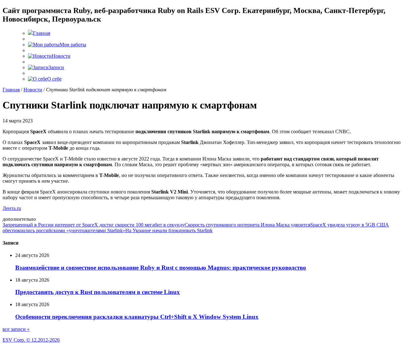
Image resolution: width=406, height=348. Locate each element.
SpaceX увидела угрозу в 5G (341, 224)
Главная (11, 89)
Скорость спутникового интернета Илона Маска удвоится (247, 224)
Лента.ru (12, 208)
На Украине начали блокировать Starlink (169, 230)
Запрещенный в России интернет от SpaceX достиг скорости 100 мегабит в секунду (94, 224)
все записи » (16, 329)
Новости (32, 89)
